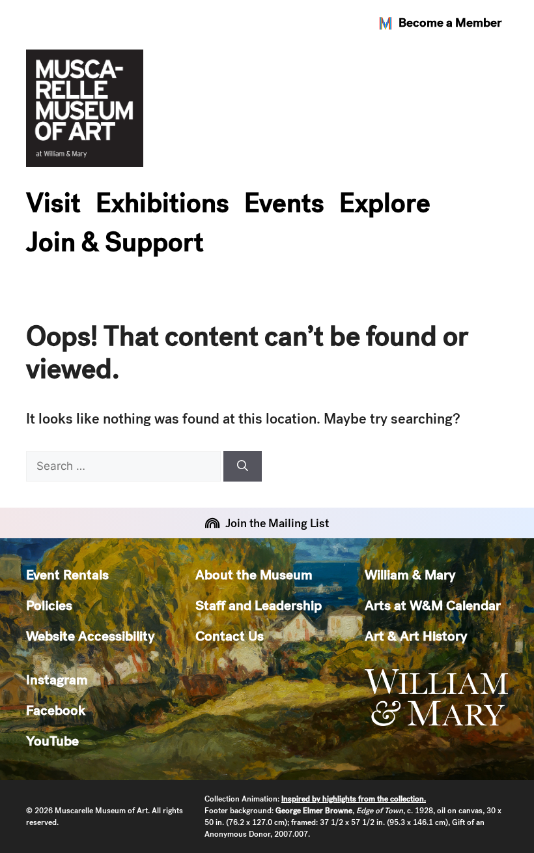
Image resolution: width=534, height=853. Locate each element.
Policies (49, 605)
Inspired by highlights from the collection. (353, 799)
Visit (53, 203)
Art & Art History (416, 635)
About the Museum (254, 574)
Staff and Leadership (258, 605)
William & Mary (410, 574)
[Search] (242, 466)
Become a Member (450, 22)
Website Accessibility (90, 635)
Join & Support (115, 242)
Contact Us (229, 635)
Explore (384, 203)
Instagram (57, 679)
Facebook (55, 710)
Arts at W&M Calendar (433, 605)
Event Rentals (67, 574)
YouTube (52, 740)
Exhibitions (162, 203)
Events (284, 203)
